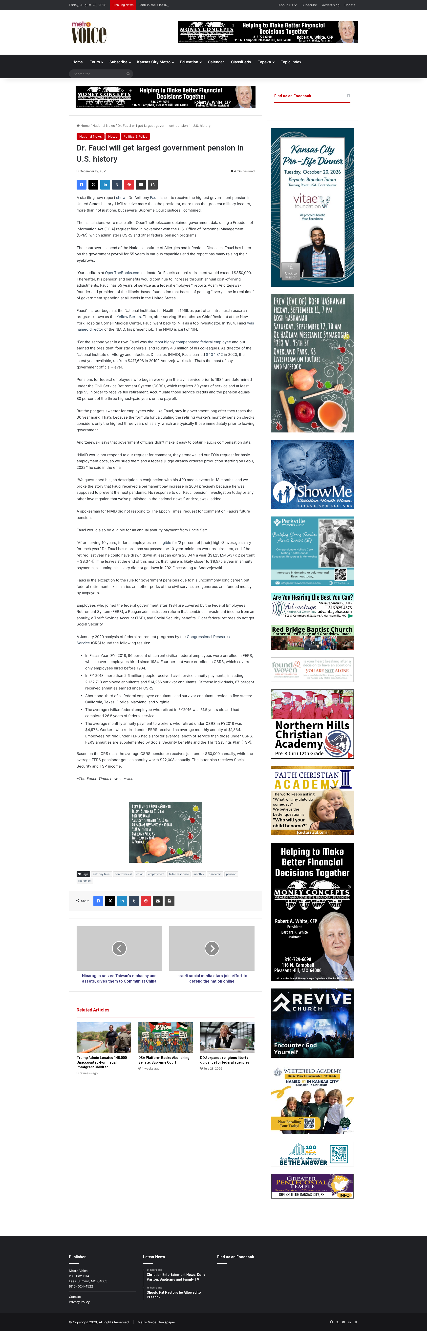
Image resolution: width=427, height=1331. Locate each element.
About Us (285, 5)
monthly (198, 874)
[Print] (153, 185)
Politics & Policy (135, 136)
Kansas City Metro (154, 62)
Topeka (264, 62)
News (112, 136)
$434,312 (214, 354)
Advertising (331, 5)
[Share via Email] (141, 185)
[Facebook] (81, 185)
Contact (75, 1297)
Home (77, 62)
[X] (93, 185)
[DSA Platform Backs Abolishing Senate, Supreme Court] (165, 1037)
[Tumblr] (117, 185)
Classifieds (241, 62)
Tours (95, 62)
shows (122, 197)
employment (156, 874)
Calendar (216, 62)
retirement (84, 880)
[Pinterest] (129, 185)
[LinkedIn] (105, 185)
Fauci (154, 197)
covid (140, 874)
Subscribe (309, 5)
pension (231, 874)
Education (189, 62)
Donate (350, 5)
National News (103, 126)
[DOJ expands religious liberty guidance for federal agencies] (227, 1037)
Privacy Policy (79, 1302)
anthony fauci (101, 874)
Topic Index (291, 62)
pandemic (215, 874)
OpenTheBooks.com (122, 272)
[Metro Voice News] (88, 32)
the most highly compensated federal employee (189, 342)
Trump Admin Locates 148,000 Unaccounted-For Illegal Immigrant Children (102, 1062)
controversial (123, 874)
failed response (179, 874)
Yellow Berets (129, 316)
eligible (164, 542)
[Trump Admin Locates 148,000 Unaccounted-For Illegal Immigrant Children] (104, 1037)
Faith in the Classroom (155, 5)
